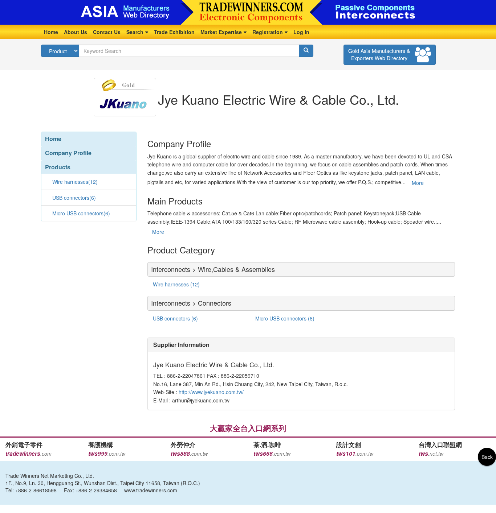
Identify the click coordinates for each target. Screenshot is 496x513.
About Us (75, 32)
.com (28, 453)
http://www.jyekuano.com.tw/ (210, 392)
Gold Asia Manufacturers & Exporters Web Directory (379, 54)
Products (57, 167)
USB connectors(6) (74, 197)
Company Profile (68, 153)
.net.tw (431, 453)
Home (51, 32)
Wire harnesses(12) (75, 181)
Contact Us (107, 32)
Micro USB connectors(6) (81, 213)
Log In (301, 32)
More (418, 182)
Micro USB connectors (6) (284, 318)
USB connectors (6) (175, 318)
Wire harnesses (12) (176, 284)
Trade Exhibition (174, 32)
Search (134, 32)
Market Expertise (221, 32)
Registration (267, 32)
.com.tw (106, 453)
